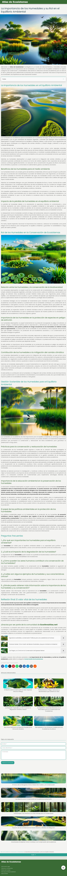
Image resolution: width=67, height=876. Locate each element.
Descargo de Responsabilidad (8, 871)
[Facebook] (2, 666)
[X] (9, 666)
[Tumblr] (20, 666)
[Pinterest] (13, 666)
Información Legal (5, 866)
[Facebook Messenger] (6, 666)
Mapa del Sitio (4, 873)
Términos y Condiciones (7, 868)
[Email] (31, 666)
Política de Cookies (5, 870)
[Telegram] (27, 666)
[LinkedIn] (24, 666)
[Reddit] (35, 666)
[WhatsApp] (17, 666)
